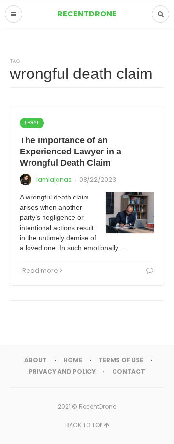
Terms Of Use (121, 360)
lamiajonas (54, 179)
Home (72, 360)
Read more (40, 270)
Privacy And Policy (62, 371)
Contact (128, 371)
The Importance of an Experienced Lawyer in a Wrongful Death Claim (70, 152)
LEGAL (32, 122)
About (35, 360)
